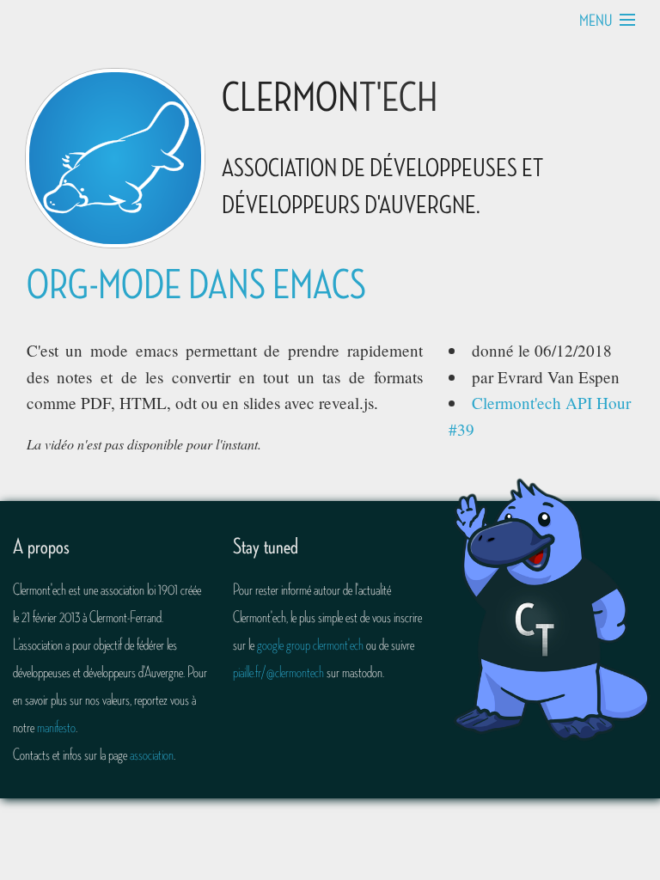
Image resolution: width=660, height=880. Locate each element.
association (152, 754)
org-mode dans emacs (196, 286)
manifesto (56, 727)
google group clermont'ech (310, 644)
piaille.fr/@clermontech (278, 672)
